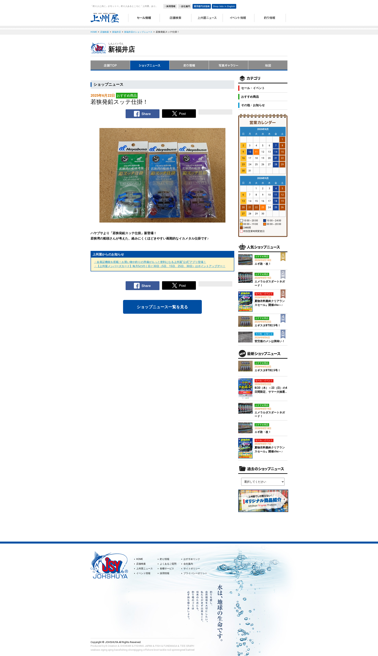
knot (156, 649)
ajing (111, 649)
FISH (158, 645)
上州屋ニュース (144, 568)
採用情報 (164, 573)
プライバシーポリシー (195, 573)
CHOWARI (125, 645)
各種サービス (167, 568)
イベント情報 (143, 573)
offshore (148, 649)
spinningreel (178, 649)
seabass (95, 649)
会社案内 (188, 563)
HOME (139, 559)
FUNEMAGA (170, 645)
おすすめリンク (191, 559)
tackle (162, 649)
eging (104, 649)
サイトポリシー (191, 568)
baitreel (190, 649)
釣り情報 (164, 559)
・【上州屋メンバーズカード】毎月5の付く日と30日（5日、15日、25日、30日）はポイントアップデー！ (159, 266)
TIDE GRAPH (187, 645)
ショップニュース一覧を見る (162, 306)
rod (169, 649)
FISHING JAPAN (143, 645)
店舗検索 (141, 563)
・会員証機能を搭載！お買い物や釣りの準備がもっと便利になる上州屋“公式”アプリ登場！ (150, 262)
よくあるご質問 (168, 563)
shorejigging (135, 649)
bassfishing (121, 649)
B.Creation (111, 645)
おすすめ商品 (250, 96)
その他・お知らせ (253, 105)
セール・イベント (253, 88)
